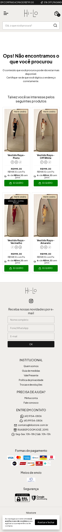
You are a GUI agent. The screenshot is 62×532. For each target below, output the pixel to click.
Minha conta (31, 397)
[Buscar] (55, 25)
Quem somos (31, 366)
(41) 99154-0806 (33, 420)
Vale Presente (31, 375)
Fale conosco (31, 402)
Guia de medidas (31, 370)
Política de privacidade (31, 379)
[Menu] (6, 13)
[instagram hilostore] (31, 301)
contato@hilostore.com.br (33, 425)
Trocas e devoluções (31, 384)
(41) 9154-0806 (33, 416)
